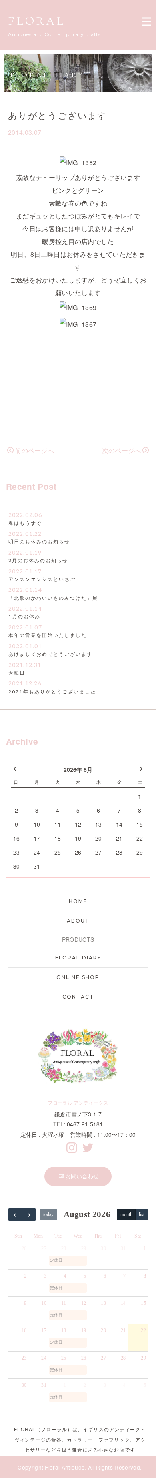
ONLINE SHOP (78, 977)
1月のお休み (24, 617)
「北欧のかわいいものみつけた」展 (53, 598)
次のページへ (121, 450)
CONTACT (78, 997)
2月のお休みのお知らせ (38, 561)
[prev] (15, 1214)
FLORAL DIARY (78, 958)
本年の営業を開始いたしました (47, 636)
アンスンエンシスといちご (42, 580)
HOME (78, 901)
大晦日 (16, 673)
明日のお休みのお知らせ (39, 542)
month (126, 1214)
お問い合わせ (82, 1176)
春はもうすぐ (25, 524)
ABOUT (78, 921)
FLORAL (36, 21)
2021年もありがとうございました (52, 692)
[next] (29, 1214)
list (141, 1214)
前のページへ (34, 450)
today (48, 1214)
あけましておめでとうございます (50, 654)
